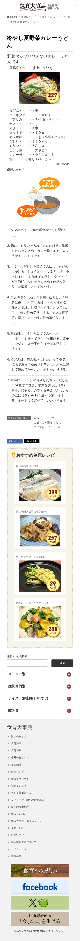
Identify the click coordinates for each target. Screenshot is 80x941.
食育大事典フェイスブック (26, 820)
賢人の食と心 (18, 736)
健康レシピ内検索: (17, 656)
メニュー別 (54, 427)
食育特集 (15, 750)
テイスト (39, 427)
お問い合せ (17, 834)
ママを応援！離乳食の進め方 (27, 799)
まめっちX (16, 827)
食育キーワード (19, 778)
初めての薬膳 (18, 785)
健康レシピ (17, 771)
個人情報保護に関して (23, 842)
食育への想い (18, 813)
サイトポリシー (19, 849)
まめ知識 (15, 764)
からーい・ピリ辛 (44, 418)
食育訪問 (15, 743)
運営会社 (15, 856)
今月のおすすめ (19, 757)
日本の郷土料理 (19, 806)
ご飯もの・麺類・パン (47, 422)
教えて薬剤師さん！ (22, 792)
